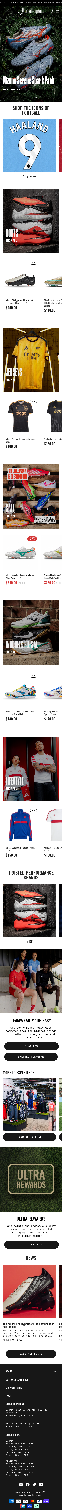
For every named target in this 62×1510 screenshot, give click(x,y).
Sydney (10, 1441)
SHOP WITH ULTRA (14, 1388)
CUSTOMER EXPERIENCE (17, 1379)
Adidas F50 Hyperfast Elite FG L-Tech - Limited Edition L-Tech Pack (20, 301)
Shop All (11, 241)
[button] (51, 11)
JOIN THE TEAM (31, 1244)
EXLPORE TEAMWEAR (31, 1056)
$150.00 (11, 855)
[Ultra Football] (31, 11)
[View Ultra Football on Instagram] (21, 1484)
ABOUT (9, 1371)
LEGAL (8, 1396)
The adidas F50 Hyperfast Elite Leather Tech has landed (28, 1325)
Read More (30, 89)
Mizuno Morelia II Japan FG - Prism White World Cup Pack (20, 576)
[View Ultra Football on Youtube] (41, 1484)
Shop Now (31, 1046)
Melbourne (11, 1461)
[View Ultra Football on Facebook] (28, 1484)
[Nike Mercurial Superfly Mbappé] (31, 54)
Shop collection (11, 89)
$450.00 (11, 307)
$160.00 (11, 446)
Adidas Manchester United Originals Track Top (20, 849)
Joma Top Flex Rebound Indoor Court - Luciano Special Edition (20, 713)
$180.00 (11, 718)
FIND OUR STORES (29, 1137)
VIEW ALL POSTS (31, 1353)
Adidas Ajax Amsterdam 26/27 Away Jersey (20, 440)
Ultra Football (37, 1492)
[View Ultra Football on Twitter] (34, 1484)
